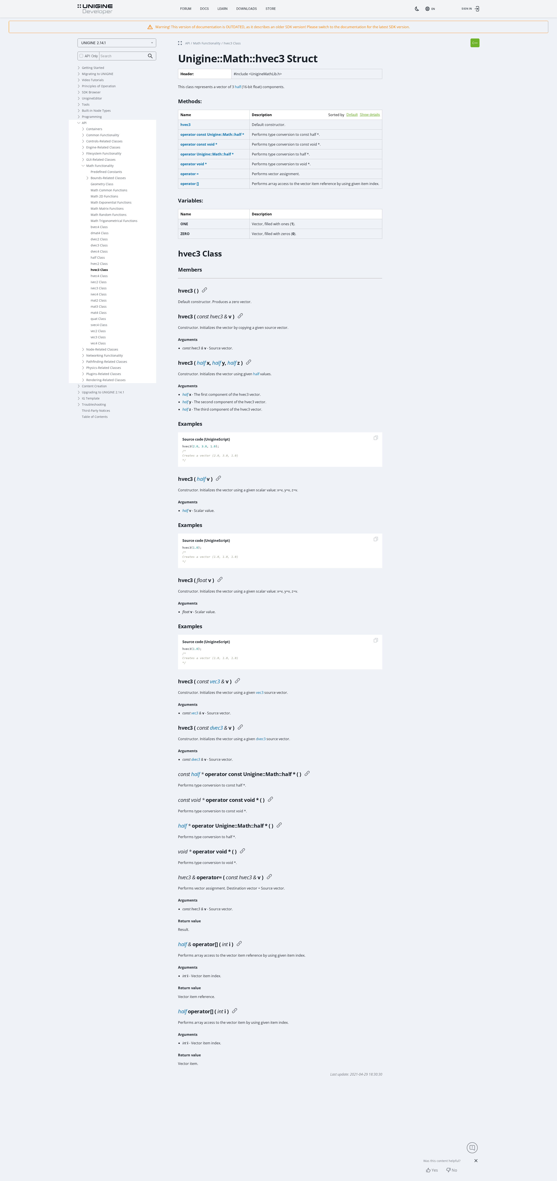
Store (271, 8)
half (238, 86)
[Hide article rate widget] (475, 1160)
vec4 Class (98, 343)
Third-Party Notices (96, 410)
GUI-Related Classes (101, 159)
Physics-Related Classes (103, 368)
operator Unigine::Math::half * (207, 154)
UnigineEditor (92, 98)
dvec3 (216, 727)
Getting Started (93, 68)
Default (352, 115)
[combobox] (431, 9)
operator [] (189, 183)
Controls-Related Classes (104, 141)
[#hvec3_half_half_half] (248, 362)
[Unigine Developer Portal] (95, 9)
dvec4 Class (99, 251)
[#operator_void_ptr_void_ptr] (242, 851)
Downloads (246, 8)
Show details (370, 115)
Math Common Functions (109, 190)
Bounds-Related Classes (108, 178)
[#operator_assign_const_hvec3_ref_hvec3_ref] (269, 877)
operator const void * (198, 144)
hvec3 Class (99, 270)
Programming (92, 117)
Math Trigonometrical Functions (114, 221)
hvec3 (185, 124)
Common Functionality (102, 135)
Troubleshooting (94, 404)
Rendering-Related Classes (106, 380)
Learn (223, 8)
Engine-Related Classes (103, 147)
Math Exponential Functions (111, 202)
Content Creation (94, 386)
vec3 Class (98, 337)
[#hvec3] (204, 290)
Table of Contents (95, 417)
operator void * (193, 164)
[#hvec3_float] (220, 580)
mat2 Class (99, 300)
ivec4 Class (99, 294)
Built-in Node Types (96, 110)
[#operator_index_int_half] (234, 1011)
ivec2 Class (99, 282)
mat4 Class (99, 313)
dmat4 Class (100, 233)
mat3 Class (99, 306)
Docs (204, 8)
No (454, 1170)
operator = (189, 173)
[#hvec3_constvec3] (237, 681)
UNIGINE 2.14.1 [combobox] (93, 43)
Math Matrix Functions (107, 208)
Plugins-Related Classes (103, 374)
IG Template (91, 398)
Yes (435, 1170)
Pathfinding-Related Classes (106, 361)
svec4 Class (99, 325)
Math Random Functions (108, 215)
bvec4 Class (99, 227)
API (84, 123)
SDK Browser (91, 92)
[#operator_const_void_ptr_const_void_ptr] (270, 800)
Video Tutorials (93, 80)
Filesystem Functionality (103, 153)
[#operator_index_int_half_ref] (239, 944)
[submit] (150, 56)
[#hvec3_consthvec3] (240, 316)
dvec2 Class (99, 239)
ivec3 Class (99, 288)
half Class (98, 257)
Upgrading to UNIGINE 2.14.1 (103, 392)
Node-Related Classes (102, 349)
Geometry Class (102, 184)
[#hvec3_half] (218, 479)
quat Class (98, 319)
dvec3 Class (99, 245)
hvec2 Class (99, 264)
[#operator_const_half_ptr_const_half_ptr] (307, 774)
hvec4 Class (99, 276)
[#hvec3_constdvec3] (240, 727)
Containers (94, 129)
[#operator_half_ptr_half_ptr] (279, 825)
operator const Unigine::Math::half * (212, 134)
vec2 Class (98, 331)
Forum (185, 8)
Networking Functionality (104, 355)
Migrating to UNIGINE (97, 74)
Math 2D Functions (104, 196)
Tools (86, 104)
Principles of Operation (99, 86)
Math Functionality (100, 166)
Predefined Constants (106, 172)
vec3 (215, 681)
